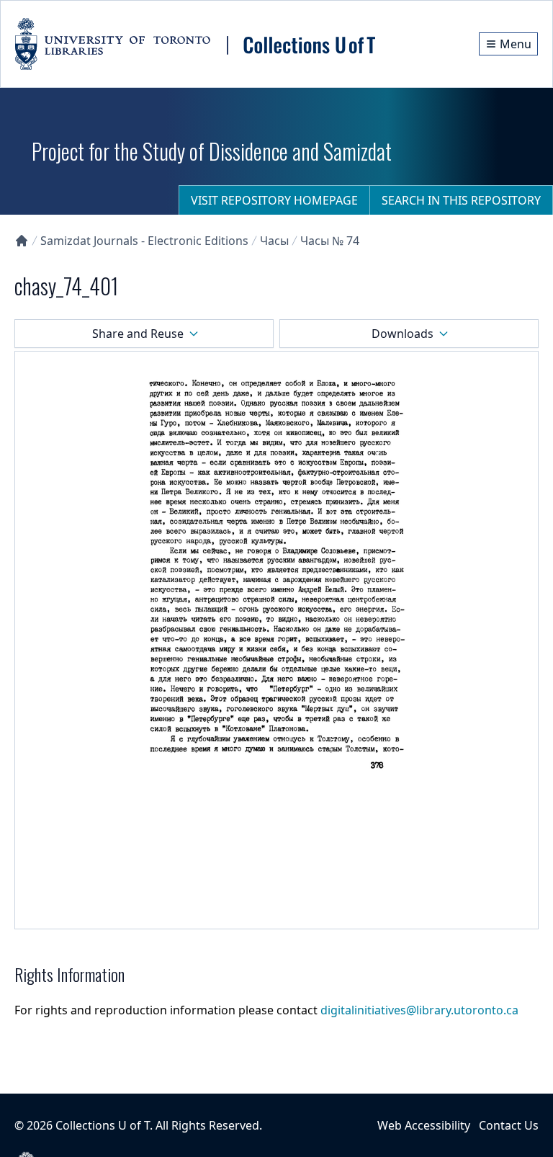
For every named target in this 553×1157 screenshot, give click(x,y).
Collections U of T (102, 1125)
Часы (274, 241)
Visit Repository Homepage (274, 200)
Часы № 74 (329, 241)
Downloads (402, 333)
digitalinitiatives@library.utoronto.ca (419, 1010)
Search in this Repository (461, 200)
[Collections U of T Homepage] (21, 240)
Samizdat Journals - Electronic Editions (144, 241)
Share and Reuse (138, 333)
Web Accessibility (423, 1125)
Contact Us (509, 1125)
